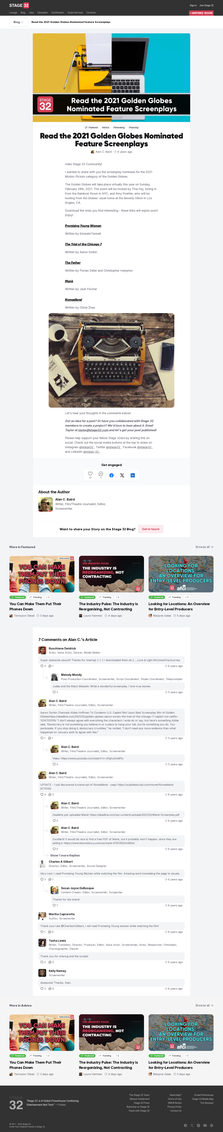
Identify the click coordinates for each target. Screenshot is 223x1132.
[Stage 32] (19, 5)
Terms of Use (175, 1099)
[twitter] (122, 475)
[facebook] (111, 475)
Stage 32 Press (142, 1103)
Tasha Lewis (57, 940)
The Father (72, 263)
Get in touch (150, 529)
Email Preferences (204, 1095)
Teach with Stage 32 (139, 1110)
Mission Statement (140, 1099)
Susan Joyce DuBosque (77, 888)
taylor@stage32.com (93, 430)
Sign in (193, 5)
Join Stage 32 (206, 5)
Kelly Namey (57, 971)
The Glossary (207, 1103)
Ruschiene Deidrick (62, 648)
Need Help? (176, 1095)
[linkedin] (132, 475)
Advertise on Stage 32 (138, 1107)
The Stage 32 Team (139, 1095)
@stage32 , (87, 447)
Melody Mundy (71, 674)
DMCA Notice (175, 1103)
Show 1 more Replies (65, 855)
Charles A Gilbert (61, 861)
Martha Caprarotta (62, 914)
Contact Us (176, 1110)
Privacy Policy (174, 1107)
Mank (69, 281)
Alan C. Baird (57, 701)
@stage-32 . (91, 451)
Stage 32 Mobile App (203, 1099)
